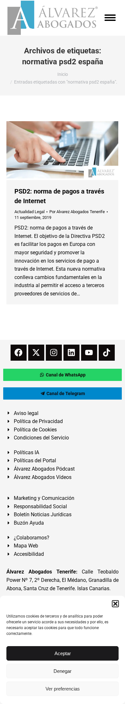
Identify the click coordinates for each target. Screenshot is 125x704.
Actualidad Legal (29, 211)
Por (77, 211)
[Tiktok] (107, 353)
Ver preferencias (63, 688)
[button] (115, 603)
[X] (36, 353)
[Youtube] (89, 353)
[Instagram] (54, 353)
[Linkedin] (71, 353)
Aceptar (62, 653)
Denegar (62, 671)
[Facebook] (19, 353)
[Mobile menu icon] (110, 18)
